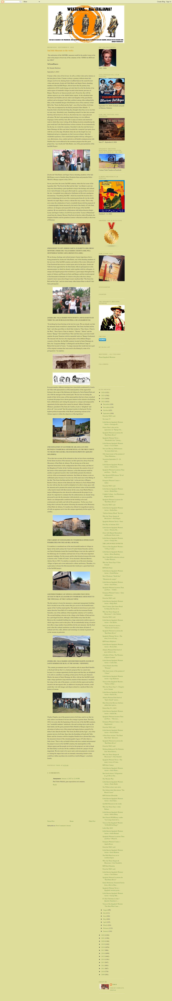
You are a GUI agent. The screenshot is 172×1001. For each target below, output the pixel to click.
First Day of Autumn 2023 (111, 524)
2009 (103, 974)
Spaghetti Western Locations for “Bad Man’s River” (113, 434)
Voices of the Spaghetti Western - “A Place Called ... (113, 547)
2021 (103, 938)
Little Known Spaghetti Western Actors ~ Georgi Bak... (113, 894)
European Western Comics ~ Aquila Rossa (111, 843)
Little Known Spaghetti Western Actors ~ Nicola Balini (113, 731)
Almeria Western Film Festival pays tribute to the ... (112, 651)
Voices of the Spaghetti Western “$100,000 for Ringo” (113, 824)
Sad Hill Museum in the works (112, 804)
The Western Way (108, 779)
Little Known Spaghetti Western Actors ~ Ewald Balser (113, 572)
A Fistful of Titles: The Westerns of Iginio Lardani (113, 656)
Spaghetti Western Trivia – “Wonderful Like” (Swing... (112, 439)
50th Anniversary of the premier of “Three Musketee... (113, 455)
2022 (103, 935)
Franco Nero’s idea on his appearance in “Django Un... (112, 428)
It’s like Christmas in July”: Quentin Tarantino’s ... (111, 900)
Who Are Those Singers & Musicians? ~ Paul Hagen (111, 517)
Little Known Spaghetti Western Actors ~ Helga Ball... (113, 602)
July (104, 913)
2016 (103, 953)
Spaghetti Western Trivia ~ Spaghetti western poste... (111, 889)
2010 (103, 971)
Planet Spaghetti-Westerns (107, 357)
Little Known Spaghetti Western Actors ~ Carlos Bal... (113, 661)
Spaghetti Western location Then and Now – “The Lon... (113, 717)
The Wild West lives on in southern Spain (111, 856)
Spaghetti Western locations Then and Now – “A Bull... (113, 588)
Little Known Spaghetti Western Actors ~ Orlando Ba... (113, 465)
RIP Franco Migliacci (109, 641)
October (106, 410)
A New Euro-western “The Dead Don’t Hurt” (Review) (113, 736)
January (105, 931)
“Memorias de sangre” (110, 579)
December (106, 404)
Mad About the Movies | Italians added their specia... (113, 704)
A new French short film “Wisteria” (110, 667)
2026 (103, 392)
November (106, 407)
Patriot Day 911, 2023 (110, 708)
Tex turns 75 (106, 419)
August (105, 910)
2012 (103, 965)
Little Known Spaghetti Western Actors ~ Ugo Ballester (113, 677)
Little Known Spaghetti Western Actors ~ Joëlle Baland (113, 832)
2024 (103, 398)
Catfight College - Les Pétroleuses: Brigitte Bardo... (113, 495)
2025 (103, 395)
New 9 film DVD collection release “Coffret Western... (113, 558)
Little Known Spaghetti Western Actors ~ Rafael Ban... (113, 490)
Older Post (92, 821)
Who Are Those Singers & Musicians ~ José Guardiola (112, 862)
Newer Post (50, 821)
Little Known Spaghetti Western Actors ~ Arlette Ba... (113, 712)
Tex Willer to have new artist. (112, 787)
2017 (103, 950)
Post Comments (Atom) (63, 825)
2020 (103, 941)
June (104, 916)
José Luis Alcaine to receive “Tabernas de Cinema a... (111, 626)
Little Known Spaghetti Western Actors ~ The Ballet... (113, 621)
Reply (55, 784)
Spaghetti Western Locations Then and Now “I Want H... (113, 837)
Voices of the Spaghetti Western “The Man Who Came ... (113, 905)
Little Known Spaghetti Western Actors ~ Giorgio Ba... (113, 539)
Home (71, 821)
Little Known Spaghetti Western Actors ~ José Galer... (113, 799)
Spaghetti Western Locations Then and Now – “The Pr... (113, 471)
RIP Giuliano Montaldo (110, 795)
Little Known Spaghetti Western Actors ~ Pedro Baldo (113, 783)
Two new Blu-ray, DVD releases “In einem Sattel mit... (112, 449)
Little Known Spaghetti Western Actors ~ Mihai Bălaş (113, 813)
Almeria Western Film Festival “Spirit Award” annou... (112, 698)
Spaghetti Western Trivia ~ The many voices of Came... (112, 761)
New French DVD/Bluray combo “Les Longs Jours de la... (113, 818)
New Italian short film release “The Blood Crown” (113, 791)
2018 (103, 947)
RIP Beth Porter (107, 568)
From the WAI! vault (109, 416)
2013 (103, 962)
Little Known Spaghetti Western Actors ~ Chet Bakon (113, 873)
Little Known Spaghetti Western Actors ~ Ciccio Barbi (113, 444)
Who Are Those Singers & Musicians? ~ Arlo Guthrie (112, 613)
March (105, 925)
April (105, 922)
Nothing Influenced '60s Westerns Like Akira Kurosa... (113, 750)
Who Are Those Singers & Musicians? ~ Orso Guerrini (112, 755)
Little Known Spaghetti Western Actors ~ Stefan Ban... (113, 509)
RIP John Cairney (108, 765)
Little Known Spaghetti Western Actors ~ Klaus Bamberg (113, 553)
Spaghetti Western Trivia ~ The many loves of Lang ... (112, 637)
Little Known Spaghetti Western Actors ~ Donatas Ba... (113, 528)
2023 (103, 401)
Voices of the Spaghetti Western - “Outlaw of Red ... (113, 683)
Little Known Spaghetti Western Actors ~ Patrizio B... (113, 693)
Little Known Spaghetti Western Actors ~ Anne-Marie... (113, 769)
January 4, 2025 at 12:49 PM (71, 778)
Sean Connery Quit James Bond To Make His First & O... (113, 607)
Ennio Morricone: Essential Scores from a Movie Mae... (113, 884)
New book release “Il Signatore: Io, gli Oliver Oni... (113, 774)
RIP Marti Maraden (109, 866)
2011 (103, 968)
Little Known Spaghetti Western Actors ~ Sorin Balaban (113, 851)
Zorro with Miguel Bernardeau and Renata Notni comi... (112, 534)
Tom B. (114, 984)
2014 (103, 959)
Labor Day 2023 (108, 828)
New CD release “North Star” (112, 576)
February (106, 928)
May (104, 919)
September (106, 413)
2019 (103, 944)
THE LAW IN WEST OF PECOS (113, 543)
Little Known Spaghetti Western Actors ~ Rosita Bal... (113, 645)
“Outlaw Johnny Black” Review (113, 513)
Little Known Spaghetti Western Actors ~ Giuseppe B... (113, 423)
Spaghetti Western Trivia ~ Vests (113, 521)
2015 (103, 956)
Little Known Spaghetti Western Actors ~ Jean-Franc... (113, 583)
